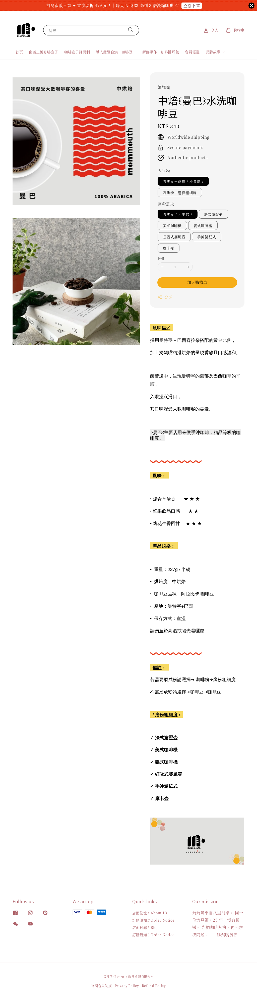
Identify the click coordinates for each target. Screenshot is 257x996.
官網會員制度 (101, 985)
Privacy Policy (127, 985)
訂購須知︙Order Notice (153, 934)
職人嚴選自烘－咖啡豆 (114, 52)
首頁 (19, 51)
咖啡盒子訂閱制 (77, 51)
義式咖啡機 (203, 225)
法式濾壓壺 (213, 214)
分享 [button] (168, 296)
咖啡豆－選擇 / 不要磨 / (183, 181)
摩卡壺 (168, 248)
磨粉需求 (166, 204)
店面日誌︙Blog (145, 927)
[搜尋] (131, 30)
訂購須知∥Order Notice (153, 920)
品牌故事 (213, 52)
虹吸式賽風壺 (174, 236)
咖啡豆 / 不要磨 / (177, 214)
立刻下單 (191, 6)
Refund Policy (154, 985)
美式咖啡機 (172, 225)
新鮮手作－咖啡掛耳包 (160, 51)
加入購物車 (197, 282)
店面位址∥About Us (149, 913)
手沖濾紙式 (206, 236)
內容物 (164, 171)
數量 (161, 258)
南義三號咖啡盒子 (43, 51)
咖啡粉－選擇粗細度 (180, 192)
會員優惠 (192, 51)
